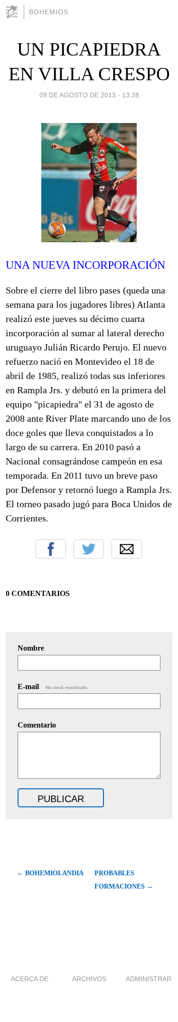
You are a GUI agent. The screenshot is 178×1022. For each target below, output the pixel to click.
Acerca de (29, 979)
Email (127, 548)
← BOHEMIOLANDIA (50, 873)
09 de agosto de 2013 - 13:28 (89, 95)
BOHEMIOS (48, 12)
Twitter (89, 548)
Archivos (89, 979)
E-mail (53, 686)
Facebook (51, 548)
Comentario (37, 725)
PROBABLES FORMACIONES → (123, 880)
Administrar (148, 979)
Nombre (31, 648)
